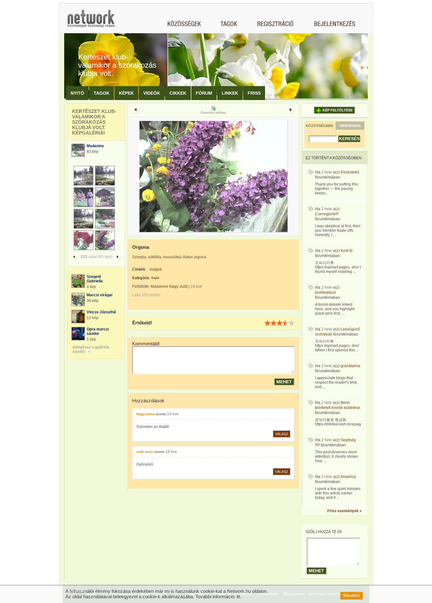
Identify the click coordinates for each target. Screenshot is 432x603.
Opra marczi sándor (98, 331)
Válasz (281, 434)
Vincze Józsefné (101, 312)
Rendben (351, 596)
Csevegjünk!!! (326, 214)
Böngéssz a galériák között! (91, 349)
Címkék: (139, 269)
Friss (254, 93)
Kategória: (141, 278)
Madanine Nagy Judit (169, 286)
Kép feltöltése (338, 110)
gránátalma (350, 366)
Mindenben (350, 126)
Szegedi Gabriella (95, 278)
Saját (155, 278)
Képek (126, 93)
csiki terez (144, 452)
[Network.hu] (91, 22)
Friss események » (344, 511)
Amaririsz (348, 476)
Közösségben (319, 126)
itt (238, 596)
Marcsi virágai (99, 295)
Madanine (95, 146)
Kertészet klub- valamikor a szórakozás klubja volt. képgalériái (94, 122)
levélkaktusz (325, 292)
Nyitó (77, 93)
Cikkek (178, 93)
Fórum (204, 93)
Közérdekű (350, 172)
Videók (151, 93)
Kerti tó (347, 250)
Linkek (230, 93)
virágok (155, 269)
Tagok (101, 93)
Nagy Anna (145, 414)
